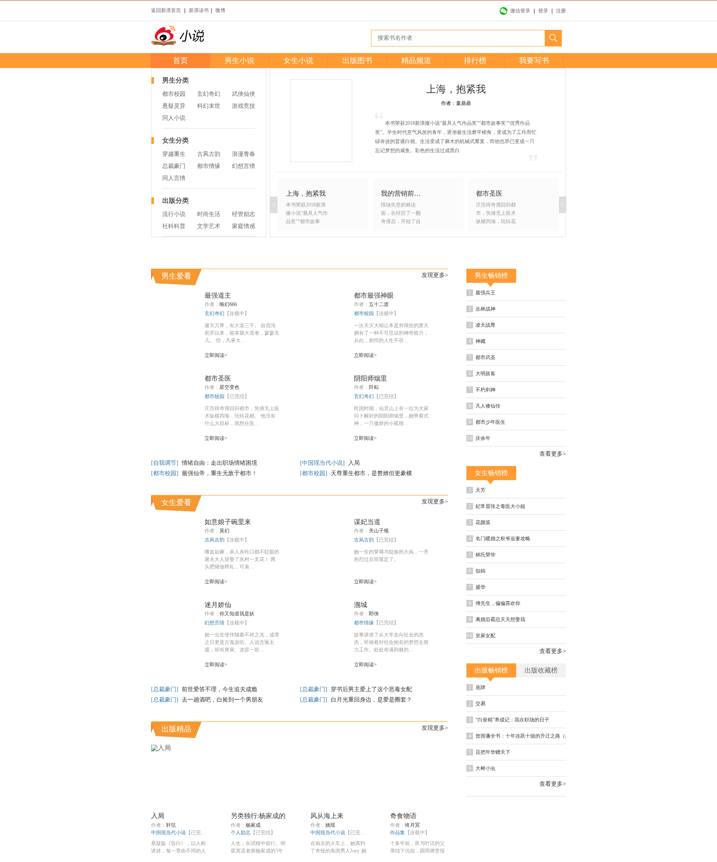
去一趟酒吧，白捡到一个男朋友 (222, 700)
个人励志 (241, 832)
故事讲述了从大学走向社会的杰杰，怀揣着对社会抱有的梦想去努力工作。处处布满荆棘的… (391, 642)
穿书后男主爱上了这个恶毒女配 (371, 689)
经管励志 (243, 214)
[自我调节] (165, 463)
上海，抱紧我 (456, 89)
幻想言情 (243, 166)
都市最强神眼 (374, 295)
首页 (180, 60)
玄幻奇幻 (208, 94)
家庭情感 (243, 226)
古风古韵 (208, 154)
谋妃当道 (367, 521)
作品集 (397, 832)
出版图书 (357, 60)
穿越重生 (173, 154)
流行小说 (173, 214)
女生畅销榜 (491, 472)
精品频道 (416, 60)
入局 (354, 463)
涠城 (360, 604)
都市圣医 (218, 378)
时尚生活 (208, 214)
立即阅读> (216, 355)
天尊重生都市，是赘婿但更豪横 (371, 473)
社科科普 (173, 226)
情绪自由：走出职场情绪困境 (219, 463)
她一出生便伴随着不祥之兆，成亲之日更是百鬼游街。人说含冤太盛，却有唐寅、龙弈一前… (242, 642)
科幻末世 (208, 106)
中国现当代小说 (168, 832)
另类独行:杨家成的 (258, 815)
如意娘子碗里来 (228, 521)
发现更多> (435, 275)
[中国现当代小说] (323, 463)
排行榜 (475, 60)
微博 (220, 10)
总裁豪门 (173, 166)
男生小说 (239, 60)
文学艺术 (208, 226)
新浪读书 (199, 10)
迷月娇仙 (218, 604)
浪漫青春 (243, 154)
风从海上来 (327, 815)
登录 (543, 11)
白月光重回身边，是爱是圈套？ (371, 700)
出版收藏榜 (541, 670)
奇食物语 (403, 815)
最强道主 (218, 295)
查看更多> (552, 454)
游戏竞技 (243, 106)
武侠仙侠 (243, 94)
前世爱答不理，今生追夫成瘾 (219, 689)
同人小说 (173, 118)
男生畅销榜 (491, 275)
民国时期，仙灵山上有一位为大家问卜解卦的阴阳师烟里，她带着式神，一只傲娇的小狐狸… (391, 416)
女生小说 (298, 60)
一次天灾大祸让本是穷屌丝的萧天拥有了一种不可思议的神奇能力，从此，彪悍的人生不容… (391, 333)
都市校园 (173, 94)
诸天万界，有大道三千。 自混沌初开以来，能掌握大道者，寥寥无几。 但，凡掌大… (242, 333)
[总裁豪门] (165, 689)
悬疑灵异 (173, 106)
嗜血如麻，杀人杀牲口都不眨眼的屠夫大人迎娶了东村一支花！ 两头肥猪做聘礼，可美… (242, 559)
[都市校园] (165, 473)
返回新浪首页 (166, 10)
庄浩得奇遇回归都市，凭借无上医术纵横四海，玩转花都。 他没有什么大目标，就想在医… (242, 416)
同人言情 (173, 178)
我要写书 (534, 60)
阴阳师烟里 (370, 378)
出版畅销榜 (491, 670)
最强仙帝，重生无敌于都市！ (219, 473)
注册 (561, 11)
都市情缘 (208, 166)
